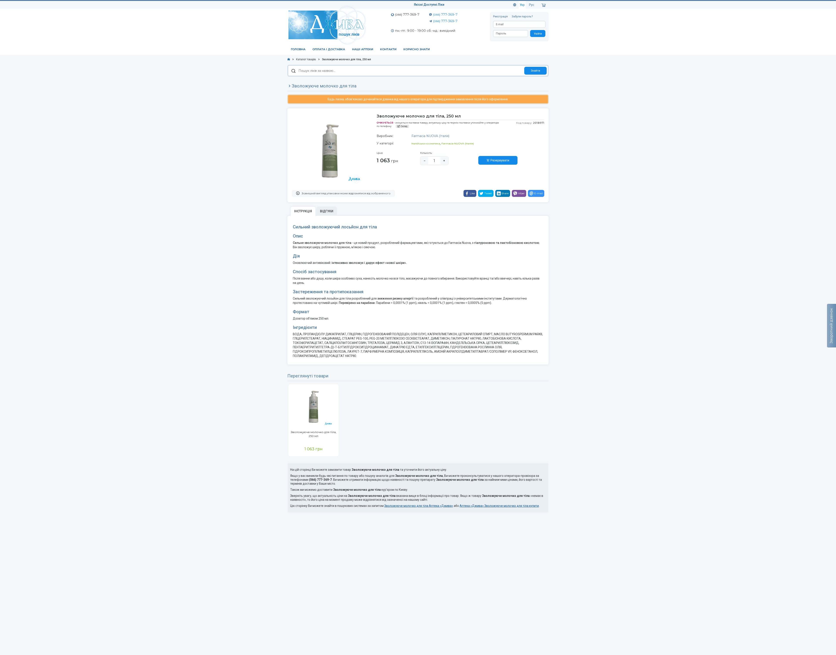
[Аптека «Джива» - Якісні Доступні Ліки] (328, 24)
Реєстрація (500, 16)
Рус (531, 5)
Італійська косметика (425, 143)
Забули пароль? (522, 16)
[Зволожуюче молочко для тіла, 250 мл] (329, 151)
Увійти (538, 33)
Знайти (535, 70)
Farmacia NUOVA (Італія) (458, 143)
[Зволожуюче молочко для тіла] (313, 407)
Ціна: (380, 152)
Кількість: (426, 152)
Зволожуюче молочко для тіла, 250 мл (313, 434)
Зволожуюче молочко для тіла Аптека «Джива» (418, 506)
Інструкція (303, 211)
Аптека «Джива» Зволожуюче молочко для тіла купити (499, 506)
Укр (522, 5)
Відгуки (326, 211)
